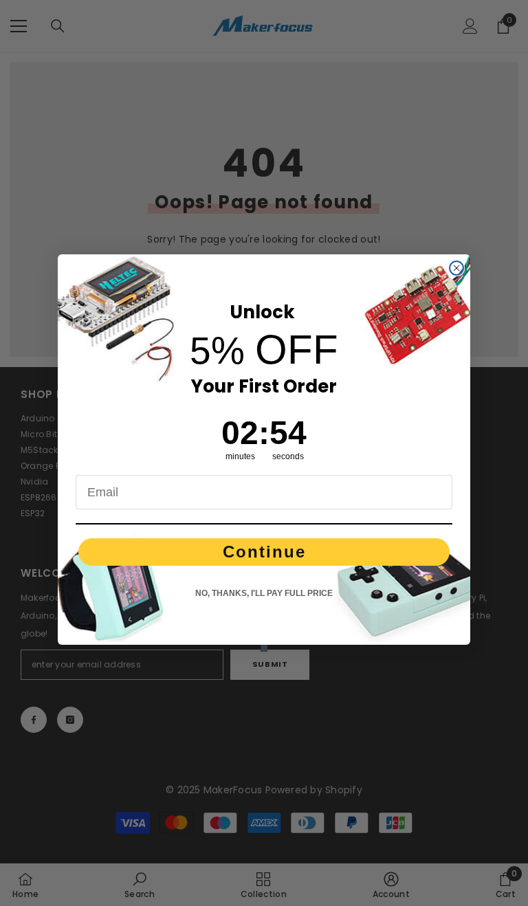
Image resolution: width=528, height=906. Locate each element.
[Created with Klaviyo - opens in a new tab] (264, 648)
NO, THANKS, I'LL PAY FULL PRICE (264, 593)
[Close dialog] (456, 268)
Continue (264, 551)
